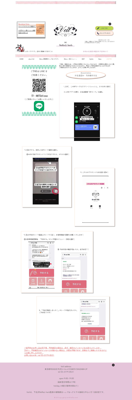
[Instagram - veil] (110, 24)
